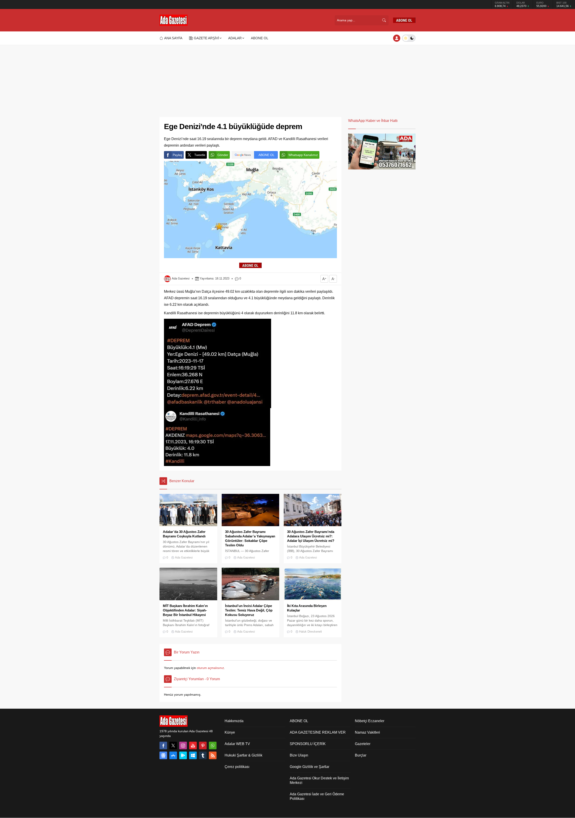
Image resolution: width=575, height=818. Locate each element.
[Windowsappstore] (193, 755)
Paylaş (177, 155)
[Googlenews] (163, 755)
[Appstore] (173, 755)
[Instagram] (183, 745)
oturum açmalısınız (210, 668)
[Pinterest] (203, 745)
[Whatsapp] (213, 745)
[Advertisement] (287, 78)
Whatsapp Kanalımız (303, 155)
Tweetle (199, 155)
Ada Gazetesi (181, 278)
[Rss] (213, 755)
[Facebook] (163, 745)
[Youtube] (193, 745)
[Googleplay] (183, 755)
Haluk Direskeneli (310, 631)
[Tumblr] (203, 755)
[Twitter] (173, 745)
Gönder (222, 155)
